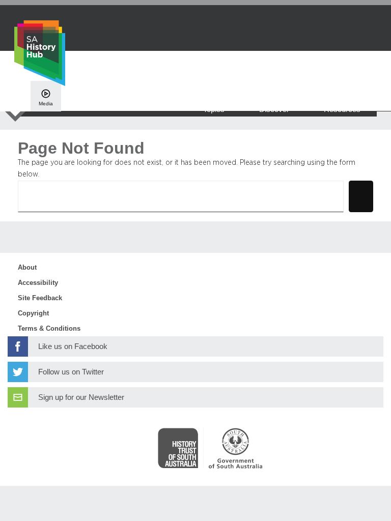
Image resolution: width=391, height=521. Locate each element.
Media (46, 103)
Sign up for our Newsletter (81, 397)
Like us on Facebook (72, 346)
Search (361, 196)
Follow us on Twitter (71, 372)
